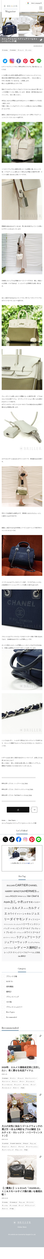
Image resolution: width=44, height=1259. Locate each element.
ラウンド (13, 937)
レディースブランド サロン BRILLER (13, 66)
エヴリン (13, 1078)
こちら (26, 783)
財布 (23, 1088)
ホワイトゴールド (32, 932)
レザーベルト (9, 948)
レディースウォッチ (8, 1150)
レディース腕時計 (26, 947)
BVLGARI (11, 885)
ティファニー (34, 919)
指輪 (19, 956)
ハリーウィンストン (30, 924)
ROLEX (13, 896)
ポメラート (6, 937)
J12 (38, 891)
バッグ (6, 928)
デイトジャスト (8, 924)
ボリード (16, 1088)
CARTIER (21, 885)
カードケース (6, 1081)
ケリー (19, 914)
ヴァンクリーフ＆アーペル (23, 952)
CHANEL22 (14, 1202)
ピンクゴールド (23, 928)
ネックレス (17, 924)
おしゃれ (17, 901)
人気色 (37, 952)
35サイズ (4, 513)
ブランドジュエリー (14, 1007)
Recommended (11, 1017)
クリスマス (31, 1202)
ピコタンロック (7, 1088)
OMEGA (7, 896)
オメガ (26, 908)
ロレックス (19, 1150)
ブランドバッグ (12, 997)
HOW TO (9, 981)
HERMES (13, 50)
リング (30, 942)
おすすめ (28, 902)
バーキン (13, 928)
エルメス (21, 50)
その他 (9, 1002)
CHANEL (5, 50)
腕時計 (23, 956)
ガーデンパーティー (32, 1078)
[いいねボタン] (18, 810)
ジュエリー (18, 1084)
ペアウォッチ (20, 932)
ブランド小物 (11, 976)
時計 (26, 1150)
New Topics (10, 1012)
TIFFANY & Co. (22, 896)
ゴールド (22, 1146)
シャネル (29, 50)
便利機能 (9, 987)
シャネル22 (14, 1205)
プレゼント (11, 932)
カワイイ (12, 913)
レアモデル (36, 942)
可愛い (12, 1208)
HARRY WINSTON (14, 891)
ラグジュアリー (25, 937)
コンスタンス (31, 1081)
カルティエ (6, 1146)
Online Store (22, 1227)
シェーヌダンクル (7, 1084)
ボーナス (5, 1208)
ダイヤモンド (19, 919)
